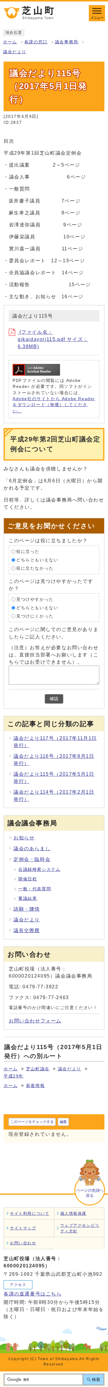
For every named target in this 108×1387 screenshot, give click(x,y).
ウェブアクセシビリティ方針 (80, 1228)
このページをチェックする (32, 1122)
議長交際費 (27, 930)
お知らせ (24, 837)
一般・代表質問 (34, 889)
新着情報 (35, 1085)
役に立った (28, 551)
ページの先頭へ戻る (90, 1193)
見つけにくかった (35, 616)
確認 (54, 698)
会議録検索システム (39, 869)
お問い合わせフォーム (35, 1020)
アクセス (18, 1285)
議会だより (14, 52)
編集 (63, 1122)
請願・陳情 (27, 909)
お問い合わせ (23, 1243)
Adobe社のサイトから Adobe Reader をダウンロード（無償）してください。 (54, 405)
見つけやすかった (35, 599)
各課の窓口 (36, 42)
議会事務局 (66, 42)
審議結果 (27, 898)
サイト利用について (29, 1213)
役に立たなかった (35, 568)
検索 (96, 1379)
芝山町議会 (38, 1069)
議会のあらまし (32, 848)
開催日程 (27, 879)
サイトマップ (23, 1228)
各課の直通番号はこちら (33, 1293)
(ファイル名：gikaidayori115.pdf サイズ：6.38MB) (53, 339)
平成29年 (13, 1076)
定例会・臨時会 (32, 859)
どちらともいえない (37, 560)
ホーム (10, 42)
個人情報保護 (73, 1213)
